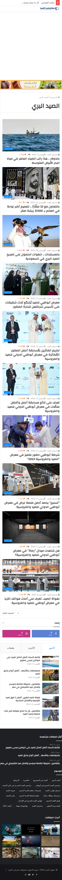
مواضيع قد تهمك (22, 806)
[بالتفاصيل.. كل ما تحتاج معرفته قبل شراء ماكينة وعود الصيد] (50, 715)
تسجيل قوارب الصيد (52, 790)
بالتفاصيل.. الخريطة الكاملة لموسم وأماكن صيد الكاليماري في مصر (24, 685)
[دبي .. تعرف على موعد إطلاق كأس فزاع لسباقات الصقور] (50, 852)
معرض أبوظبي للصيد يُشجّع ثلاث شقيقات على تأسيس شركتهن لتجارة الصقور (32, 304)
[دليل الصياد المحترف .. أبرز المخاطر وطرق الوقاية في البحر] (50, 829)
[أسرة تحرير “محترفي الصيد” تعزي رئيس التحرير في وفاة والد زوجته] (31, 829)
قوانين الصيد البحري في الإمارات (30, 801)
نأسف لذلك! (7, 806)
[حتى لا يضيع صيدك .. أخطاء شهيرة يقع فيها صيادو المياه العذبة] (31, 852)
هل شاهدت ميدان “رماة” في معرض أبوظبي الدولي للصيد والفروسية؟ (36, 553)
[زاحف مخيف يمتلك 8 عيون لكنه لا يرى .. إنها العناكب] (11, 852)
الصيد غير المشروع (40, 780)
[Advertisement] (31, 46)
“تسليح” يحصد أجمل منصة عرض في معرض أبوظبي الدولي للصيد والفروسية (32, 505)
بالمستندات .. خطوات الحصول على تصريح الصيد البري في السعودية (33, 256)
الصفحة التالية (8, 613)
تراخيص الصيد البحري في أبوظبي (48, 785)
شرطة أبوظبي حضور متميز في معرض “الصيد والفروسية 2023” (35, 457)
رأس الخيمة (10, 795)
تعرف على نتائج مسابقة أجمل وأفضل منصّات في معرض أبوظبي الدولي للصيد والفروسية (33, 407)
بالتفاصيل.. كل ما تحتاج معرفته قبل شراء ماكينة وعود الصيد (22, 712)
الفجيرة (26, 780)
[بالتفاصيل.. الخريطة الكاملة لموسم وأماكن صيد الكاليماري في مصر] (50, 688)
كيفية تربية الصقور (53, 806)
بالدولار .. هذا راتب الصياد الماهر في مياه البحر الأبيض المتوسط (33, 161)
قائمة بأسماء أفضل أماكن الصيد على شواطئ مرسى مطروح (23, 658)
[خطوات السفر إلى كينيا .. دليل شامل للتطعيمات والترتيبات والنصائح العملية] (11, 841)
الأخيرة (31, 647)
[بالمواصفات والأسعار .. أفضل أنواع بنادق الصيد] (50, 675)
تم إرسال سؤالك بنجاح (51, 795)
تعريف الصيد (10, 790)
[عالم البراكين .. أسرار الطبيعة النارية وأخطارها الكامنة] (31, 841)
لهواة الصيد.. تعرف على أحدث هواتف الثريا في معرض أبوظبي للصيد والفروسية (32, 601)
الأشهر (52, 647)
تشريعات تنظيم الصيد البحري (30, 790)
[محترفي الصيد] (49, 8)
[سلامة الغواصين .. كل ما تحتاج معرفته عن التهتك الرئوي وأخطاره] (11, 829)
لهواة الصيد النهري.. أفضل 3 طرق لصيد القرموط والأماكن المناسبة (23, 699)
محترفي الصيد (52, 154)
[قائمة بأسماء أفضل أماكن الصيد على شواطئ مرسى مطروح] (50, 661)
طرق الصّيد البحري (53, 801)
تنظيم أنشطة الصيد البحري (29, 795)
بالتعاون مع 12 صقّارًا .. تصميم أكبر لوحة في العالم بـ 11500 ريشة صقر (33, 208)
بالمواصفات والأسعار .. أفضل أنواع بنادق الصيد (22, 672)
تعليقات (10, 647)
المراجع (16, 780)
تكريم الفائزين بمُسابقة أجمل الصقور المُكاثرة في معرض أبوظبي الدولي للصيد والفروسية (32, 355)
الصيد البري (56, 780)
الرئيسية (54, 97)
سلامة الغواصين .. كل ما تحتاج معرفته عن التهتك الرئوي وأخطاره (27, 2)
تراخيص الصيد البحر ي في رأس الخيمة (17, 785)
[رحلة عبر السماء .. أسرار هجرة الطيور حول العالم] (50, 841)
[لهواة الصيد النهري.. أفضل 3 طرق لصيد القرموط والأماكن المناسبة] (50, 701)
